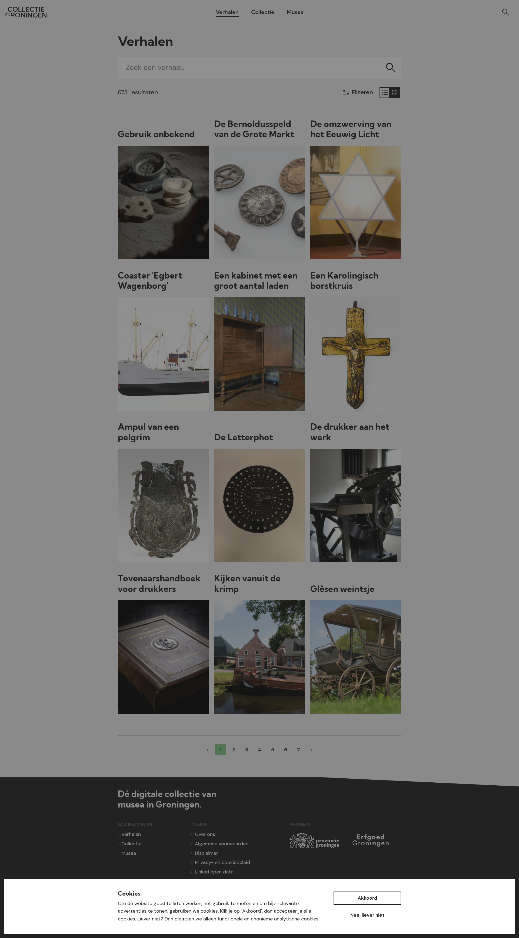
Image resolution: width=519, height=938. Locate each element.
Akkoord (367, 898)
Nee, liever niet (367, 915)
